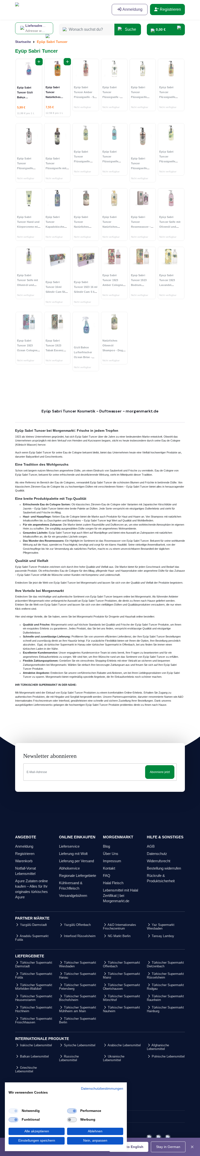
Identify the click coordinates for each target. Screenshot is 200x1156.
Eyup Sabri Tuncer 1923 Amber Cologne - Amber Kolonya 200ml (113, 285)
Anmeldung (132, 9)
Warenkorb (23, 861)
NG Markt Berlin (118, 936)
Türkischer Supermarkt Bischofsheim (77, 998)
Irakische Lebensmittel (35, 1045)
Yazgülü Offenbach (77, 925)
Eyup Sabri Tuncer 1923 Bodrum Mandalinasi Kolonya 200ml (140, 285)
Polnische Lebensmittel (168, 1056)
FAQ (106, 875)
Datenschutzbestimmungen (102, 1088)
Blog (106, 846)
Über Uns (110, 854)
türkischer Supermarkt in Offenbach (113, 644)
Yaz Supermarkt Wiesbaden (160, 926)
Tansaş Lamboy (162, 936)
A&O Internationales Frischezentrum (119, 926)
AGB (151, 846)
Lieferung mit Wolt (73, 854)
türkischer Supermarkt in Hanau (66, 644)
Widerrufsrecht (158, 861)
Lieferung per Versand (76, 861)
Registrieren (170, 9)
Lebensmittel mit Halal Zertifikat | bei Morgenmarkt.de (120, 895)
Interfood (63, 700)
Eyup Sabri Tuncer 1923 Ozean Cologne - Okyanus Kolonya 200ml (28, 350)
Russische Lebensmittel (69, 1058)
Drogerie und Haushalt (122, 616)
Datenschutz (157, 854)
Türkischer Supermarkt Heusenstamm (33, 998)
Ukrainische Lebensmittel (113, 1058)
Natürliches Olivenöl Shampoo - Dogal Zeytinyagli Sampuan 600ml (113, 350)
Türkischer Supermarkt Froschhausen (33, 1020)
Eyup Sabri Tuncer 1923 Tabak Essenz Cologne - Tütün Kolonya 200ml (56, 350)
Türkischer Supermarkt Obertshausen (121, 986)
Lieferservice (69, 846)
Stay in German (168, 1147)
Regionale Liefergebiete (77, 875)
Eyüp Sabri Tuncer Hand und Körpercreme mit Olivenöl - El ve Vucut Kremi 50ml (28, 227)
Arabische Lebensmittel (124, 1045)
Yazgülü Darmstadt (33, 925)
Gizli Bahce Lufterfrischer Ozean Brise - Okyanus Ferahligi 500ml (84, 357)
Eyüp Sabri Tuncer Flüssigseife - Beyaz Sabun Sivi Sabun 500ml (113, 97)
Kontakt (109, 868)
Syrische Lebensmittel (79, 1045)
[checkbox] (13, 1110)
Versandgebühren (73, 895)
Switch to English (128, 1147)
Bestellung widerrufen (164, 868)
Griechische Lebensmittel (26, 1069)
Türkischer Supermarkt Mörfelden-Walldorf (33, 986)
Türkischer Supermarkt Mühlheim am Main (77, 1009)
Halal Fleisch (113, 883)
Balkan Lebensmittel (34, 1056)
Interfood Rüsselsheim (79, 936)
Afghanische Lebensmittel (158, 1047)
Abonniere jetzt (160, 772)
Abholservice (69, 868)
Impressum (112, 861)
